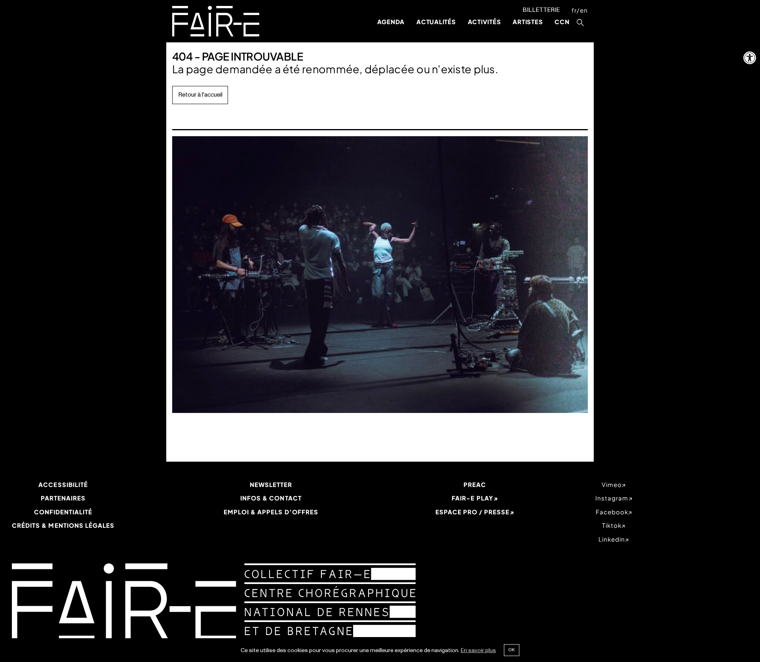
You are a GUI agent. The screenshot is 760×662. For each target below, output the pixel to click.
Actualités (436, 21)
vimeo (612, 484)
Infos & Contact (271, 498)
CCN (562, 21)
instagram (611, 498)
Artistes (528, 21)
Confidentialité (63, 512)
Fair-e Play (472, 498)
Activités (484, 21)
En (584, 10)
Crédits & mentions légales (63, 525)
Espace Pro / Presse (472, 512)
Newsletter (271, 484)
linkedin (611, 539)
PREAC (475, 484)
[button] (749, 58)
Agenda (391, 21)
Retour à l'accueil (200, 95)
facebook (612, 512)
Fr (574, 10)
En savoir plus (478, 650)
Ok (511, 650)
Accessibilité (63, 484)
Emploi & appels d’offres (271, 512)
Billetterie (541, 10)
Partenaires (63, 498)
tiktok (611, 525)
